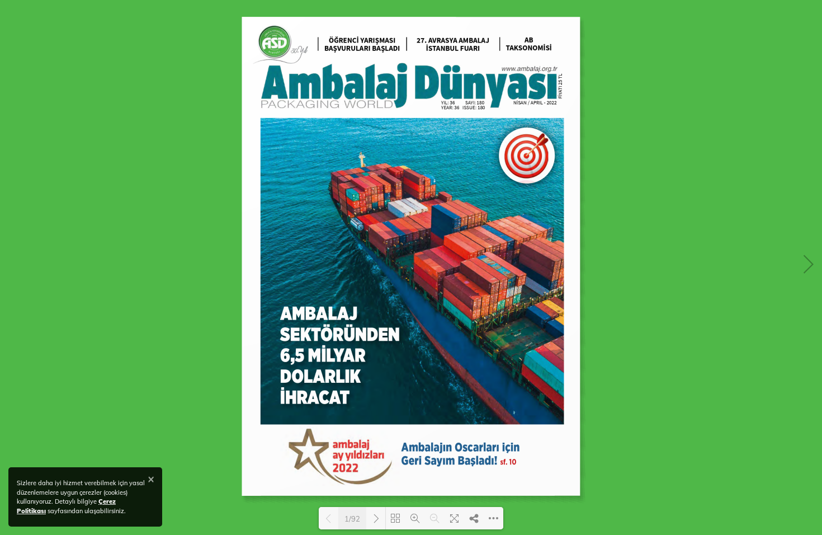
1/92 (352, 518)
